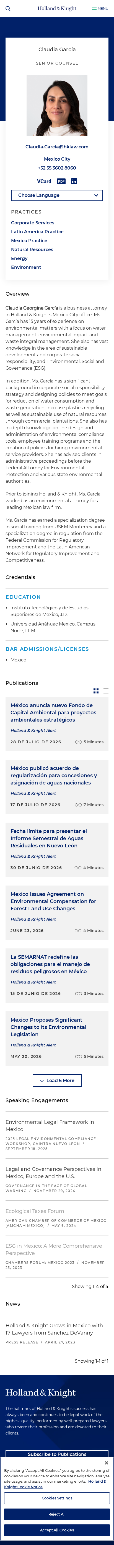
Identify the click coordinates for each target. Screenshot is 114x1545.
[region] (57, 1499)
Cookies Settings (57, 1498)
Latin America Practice (37, 231)
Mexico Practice (29, 240)
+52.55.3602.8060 (57, 168)
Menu (103, 8)
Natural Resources (32, 249)
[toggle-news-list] (105, 690)
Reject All (57, 1514)
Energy (19, 258)
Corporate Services (32, 222)
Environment (26, 267)
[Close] (106, 1463)
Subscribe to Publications (57, 1454)
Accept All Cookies (57, 1530)
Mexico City (57, 159)
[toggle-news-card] (96, 690)
